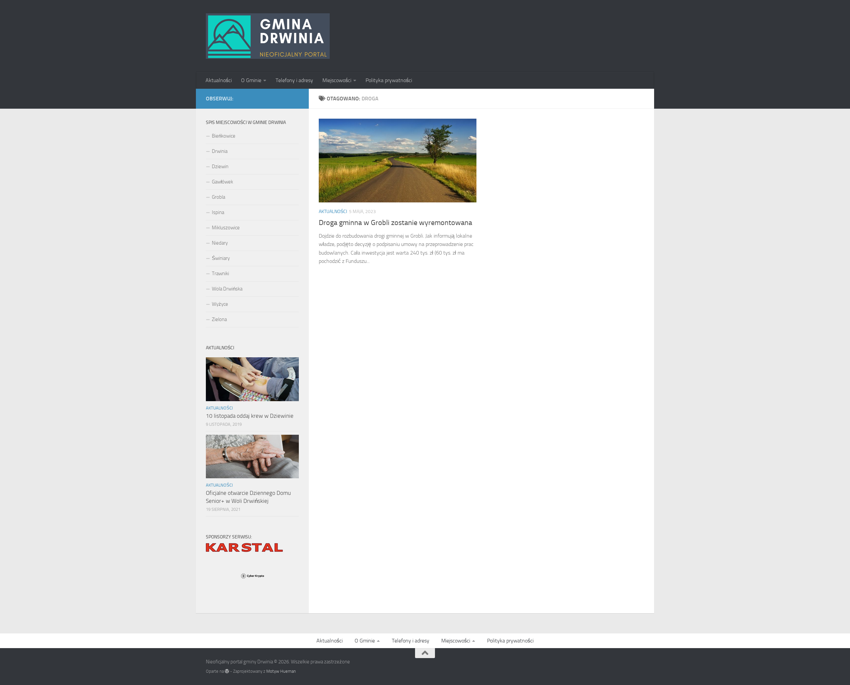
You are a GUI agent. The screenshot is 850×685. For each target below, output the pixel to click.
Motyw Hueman (281, 671)
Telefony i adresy (294, 80)
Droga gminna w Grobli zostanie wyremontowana (395, 222)
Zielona (219, 319)
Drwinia (219, 151)
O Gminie (251, 80)
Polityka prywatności (389, 80)
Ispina (218, 212)
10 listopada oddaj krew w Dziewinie (250, 415)
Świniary (221, 258)
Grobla (218, 197)
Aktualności (219, 80)
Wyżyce (220, 304)
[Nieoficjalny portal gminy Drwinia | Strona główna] (268, 36)
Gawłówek (222, 182)
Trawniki (220, 274)
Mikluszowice (226, 228)
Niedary (220, 243)
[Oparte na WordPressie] (227, 671)
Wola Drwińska (227, 289)
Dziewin (220, 167)
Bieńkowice (223, 136)
